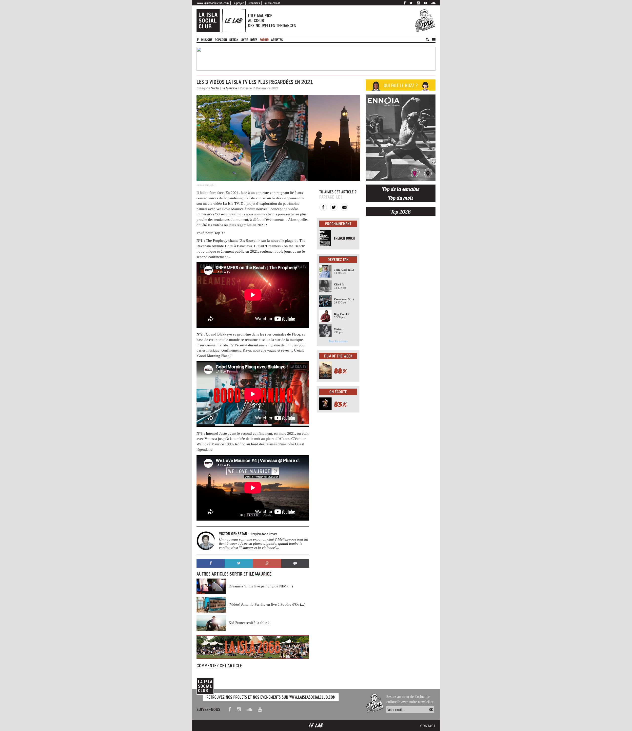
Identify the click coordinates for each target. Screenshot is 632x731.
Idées (253, 40)
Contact (427, 726)
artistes (277, 40)
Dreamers (254, 3)
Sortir (264, 40)
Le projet (238, 3)
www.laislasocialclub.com (213, 3)
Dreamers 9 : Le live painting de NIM (261, 586)
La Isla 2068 (272, 3)
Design (233, 40)
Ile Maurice (229, 88)
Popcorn (221, 40)
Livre (244, 40)
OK (431, 710)
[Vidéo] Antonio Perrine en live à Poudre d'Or (267, 604)
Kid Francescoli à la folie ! (249, 623)
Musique (206, 40)
